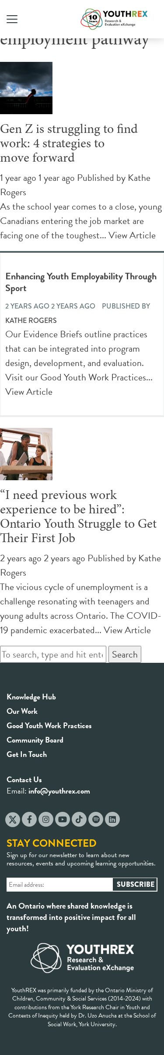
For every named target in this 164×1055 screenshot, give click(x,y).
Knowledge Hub (31, 696)
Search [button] (125, 654)
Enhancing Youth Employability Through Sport (81, 282)
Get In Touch (27, 754)
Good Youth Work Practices (49, 725)
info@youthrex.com (59, 791)
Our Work (22, 711)
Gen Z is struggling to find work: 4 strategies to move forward (69, 144)
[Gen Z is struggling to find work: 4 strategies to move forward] (26, 107)
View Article (132, 235)
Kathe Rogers (31, 320)
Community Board (35, 740)
